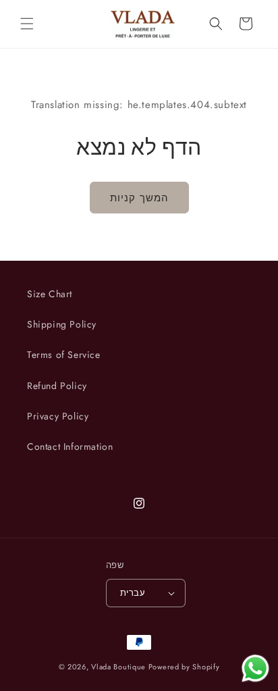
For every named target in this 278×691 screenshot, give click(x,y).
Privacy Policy (57, 416)
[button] (27, 24)
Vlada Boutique (118, 666)
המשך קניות (139, 197)
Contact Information (70, 446)
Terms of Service (64, 354)
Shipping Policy (61, 324)
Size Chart (49, 294)
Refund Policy (57, 385)
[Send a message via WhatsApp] (255, 668)
